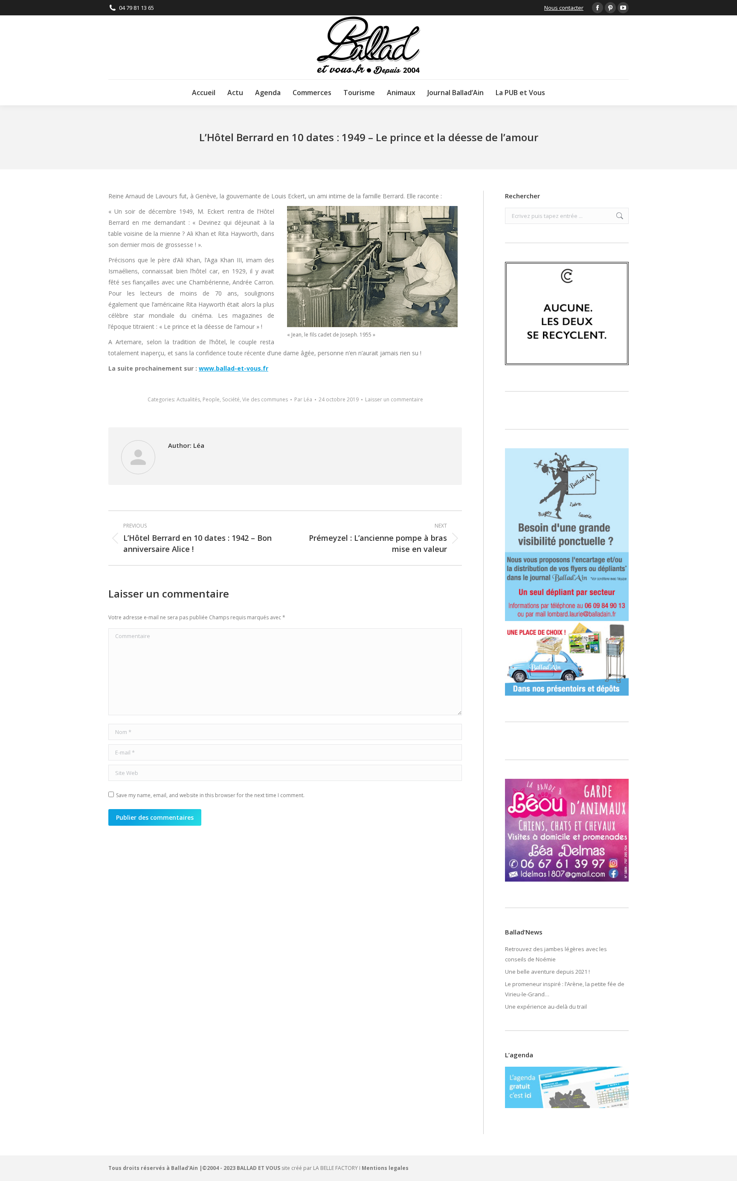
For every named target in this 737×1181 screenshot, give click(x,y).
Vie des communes (265, 399)
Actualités (188, 399)
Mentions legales (385, 1168)
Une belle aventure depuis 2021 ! (547, 971)
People (211, 399)
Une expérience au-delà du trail (546, 1006)
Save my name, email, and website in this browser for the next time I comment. (210, 795)
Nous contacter (563, 8)
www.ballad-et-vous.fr (233, 368)
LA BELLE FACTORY (335, 1168)
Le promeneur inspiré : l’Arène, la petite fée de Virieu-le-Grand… (564, 989)
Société (231, 399)
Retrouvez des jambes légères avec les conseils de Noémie (556, 954)
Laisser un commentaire (394, 399)
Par (303, 399)
